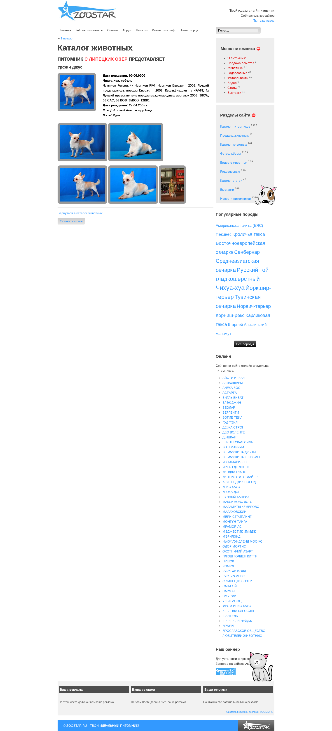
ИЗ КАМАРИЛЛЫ (234, 462)
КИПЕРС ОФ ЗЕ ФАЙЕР (239, 477)
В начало (66, 38)
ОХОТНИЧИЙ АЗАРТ (237, 551)
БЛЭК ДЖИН (231, 402)
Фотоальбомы (237, 78)
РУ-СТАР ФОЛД (234, 571)
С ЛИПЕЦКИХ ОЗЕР (237, 581)
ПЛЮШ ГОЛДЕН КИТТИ (239, 556)
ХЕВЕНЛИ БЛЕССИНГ (238, 611)
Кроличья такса (248, 234)
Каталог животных (233, 144)
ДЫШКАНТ (230, 437)
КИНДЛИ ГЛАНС (234, 472)
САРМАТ (228, 591)
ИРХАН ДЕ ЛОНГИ (236, 467)
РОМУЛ (228, 566)
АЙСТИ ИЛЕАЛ (233, 378)
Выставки (234, 92)
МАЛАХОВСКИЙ (234, 511)
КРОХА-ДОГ (231, 492)
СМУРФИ (229, 596)
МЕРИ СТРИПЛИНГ (237, 516)
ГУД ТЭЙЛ (230, 422)
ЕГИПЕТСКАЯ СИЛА (237, 442)
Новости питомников (235, 198)
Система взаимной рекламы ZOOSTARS (249, 711)
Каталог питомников (235, 126)
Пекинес (223, 234)
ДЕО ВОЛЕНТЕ (233, 432)
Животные (235, 68)
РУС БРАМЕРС (233, 576)
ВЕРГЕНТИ (230, 412)
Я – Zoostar (87, 11)
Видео (232, 83)
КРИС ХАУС (231, 487)
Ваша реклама (71, 689)
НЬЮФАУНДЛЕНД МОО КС (242, 541)
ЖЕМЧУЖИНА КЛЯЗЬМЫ (241, 457)
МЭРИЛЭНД (231, 536)
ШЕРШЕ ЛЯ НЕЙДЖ (237, 621)
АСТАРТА (229, 392)
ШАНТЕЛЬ (230, 616)
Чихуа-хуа (230, 287)
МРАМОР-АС (232, 526)
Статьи (232, 87)
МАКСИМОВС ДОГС (237, 502)
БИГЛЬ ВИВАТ (232, 397)
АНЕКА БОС (231, 388)
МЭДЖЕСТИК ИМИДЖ (239, 531)
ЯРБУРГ (228, 626)
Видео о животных (233, 162)
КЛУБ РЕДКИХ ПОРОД (239, 482)
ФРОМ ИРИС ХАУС (236, 606)
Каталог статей (231, 180)
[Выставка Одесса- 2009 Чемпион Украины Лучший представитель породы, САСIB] (173, 184)
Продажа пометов (240, 63)
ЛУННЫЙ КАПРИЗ (235, 497)
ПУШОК (228, 561)
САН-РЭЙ (229, 586)
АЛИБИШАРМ (232, 383)
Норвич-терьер (254, 306)
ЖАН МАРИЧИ (233, 447)
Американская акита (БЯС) (239, 225)
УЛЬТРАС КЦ (231, 601)
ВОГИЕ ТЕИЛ (232, 417)
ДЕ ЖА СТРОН (233, 427)
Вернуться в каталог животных (80, 213)
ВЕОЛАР (228, 407)
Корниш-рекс (230, 315)
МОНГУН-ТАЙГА (234, 521)
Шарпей (235, 324)
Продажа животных (234, 135)
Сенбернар (247, 252)
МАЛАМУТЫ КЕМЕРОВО (240, 507)
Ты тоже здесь (263, 20)
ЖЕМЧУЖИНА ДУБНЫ (239, 452)
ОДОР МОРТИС (234, 546)
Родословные (237, 73)
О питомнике (237, 58)
